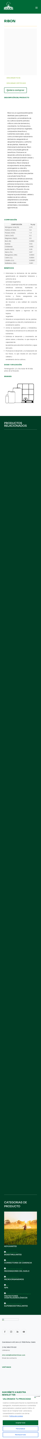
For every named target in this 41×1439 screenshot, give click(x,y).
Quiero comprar (15, 90)
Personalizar (20, 1429)
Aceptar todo (20, 1423)
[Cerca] (37, 1397)
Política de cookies (16, 1416)
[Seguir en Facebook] (5, 1332)
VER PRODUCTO (20, 463)
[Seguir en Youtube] (24, 1332)
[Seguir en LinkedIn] (17, 1332)
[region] (20, 1417)
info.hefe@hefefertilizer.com (13, 1355)
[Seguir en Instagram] (11, 1332)
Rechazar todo (20, 1435)
